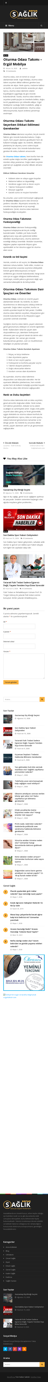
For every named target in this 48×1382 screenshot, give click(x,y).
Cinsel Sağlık (10, 1258)
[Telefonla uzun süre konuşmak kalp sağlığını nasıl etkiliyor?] (7, 784)
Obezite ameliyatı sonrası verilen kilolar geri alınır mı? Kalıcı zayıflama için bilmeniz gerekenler (29, 797)
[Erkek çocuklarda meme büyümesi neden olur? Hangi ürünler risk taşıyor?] (7, 813)
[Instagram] (20, 1349)
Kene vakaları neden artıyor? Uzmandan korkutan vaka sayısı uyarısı (29, 859)
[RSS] (24, 1349)
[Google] (15, 1349)
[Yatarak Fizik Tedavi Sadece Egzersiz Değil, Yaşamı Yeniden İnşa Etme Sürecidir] (24, 566)
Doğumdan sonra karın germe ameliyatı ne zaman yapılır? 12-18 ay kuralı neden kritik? (29, 873)
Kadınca (9, 1277)
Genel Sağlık (10, 1270)
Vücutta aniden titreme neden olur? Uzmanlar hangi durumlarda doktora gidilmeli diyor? (28, 844)
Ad (5, 622)
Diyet (8, 1262)
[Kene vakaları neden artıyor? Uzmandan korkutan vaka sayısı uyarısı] (7, 860)
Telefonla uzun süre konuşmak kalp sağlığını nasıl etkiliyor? (29, 782)
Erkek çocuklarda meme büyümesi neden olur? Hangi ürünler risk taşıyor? (27, 812)
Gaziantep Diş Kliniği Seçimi (16, 489)
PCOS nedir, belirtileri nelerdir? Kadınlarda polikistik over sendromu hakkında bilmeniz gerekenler (28, 827)
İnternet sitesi (8, 641)
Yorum (6, 651)
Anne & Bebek (11, 1247)
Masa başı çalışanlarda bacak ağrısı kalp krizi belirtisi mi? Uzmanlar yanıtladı (26, 917)
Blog (6, 55)
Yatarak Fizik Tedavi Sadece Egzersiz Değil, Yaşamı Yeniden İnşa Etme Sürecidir (23, 584)
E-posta (7, 631)
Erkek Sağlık (10, 1266)
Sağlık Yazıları (11, 1281)
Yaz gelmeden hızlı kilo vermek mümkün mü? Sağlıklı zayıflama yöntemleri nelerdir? (29, 769)
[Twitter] (5, 1349)
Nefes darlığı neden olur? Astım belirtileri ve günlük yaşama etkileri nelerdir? (26, 944)
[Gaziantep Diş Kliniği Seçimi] (24, 475)
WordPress (11, 1377)
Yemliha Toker (36, 1377)
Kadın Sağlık (10, 1273)
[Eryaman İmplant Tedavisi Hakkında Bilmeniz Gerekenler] (7, 758)
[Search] (41, 25)
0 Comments (11, 71)
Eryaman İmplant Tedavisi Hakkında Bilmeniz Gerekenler (28, 755)
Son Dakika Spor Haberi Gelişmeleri (20, 535)
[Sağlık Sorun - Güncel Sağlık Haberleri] (24, 17)
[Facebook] (10, 1349)
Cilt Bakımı (10, 1255)
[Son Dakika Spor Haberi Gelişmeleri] (24, 519)
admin (24, 68)
